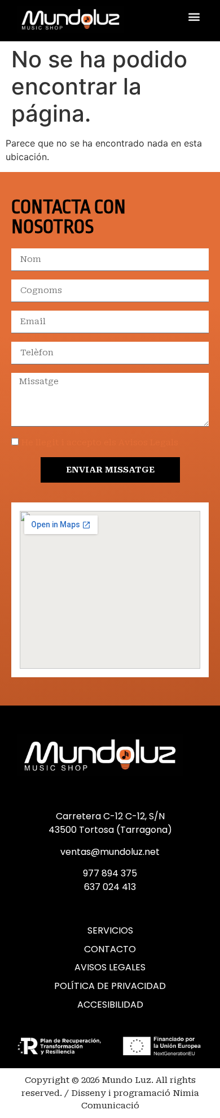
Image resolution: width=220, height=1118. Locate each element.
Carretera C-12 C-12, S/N (110, 816)
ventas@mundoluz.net (110, 851)
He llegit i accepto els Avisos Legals (99, 442)
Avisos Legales (110, 967)
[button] (193, 16)
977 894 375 (110, 873)
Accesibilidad (110, 1005)
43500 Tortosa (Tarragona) (110, 829)
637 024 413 (110, 886)
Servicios (110, 931)
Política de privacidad (110, 986)
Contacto (110, 949)
